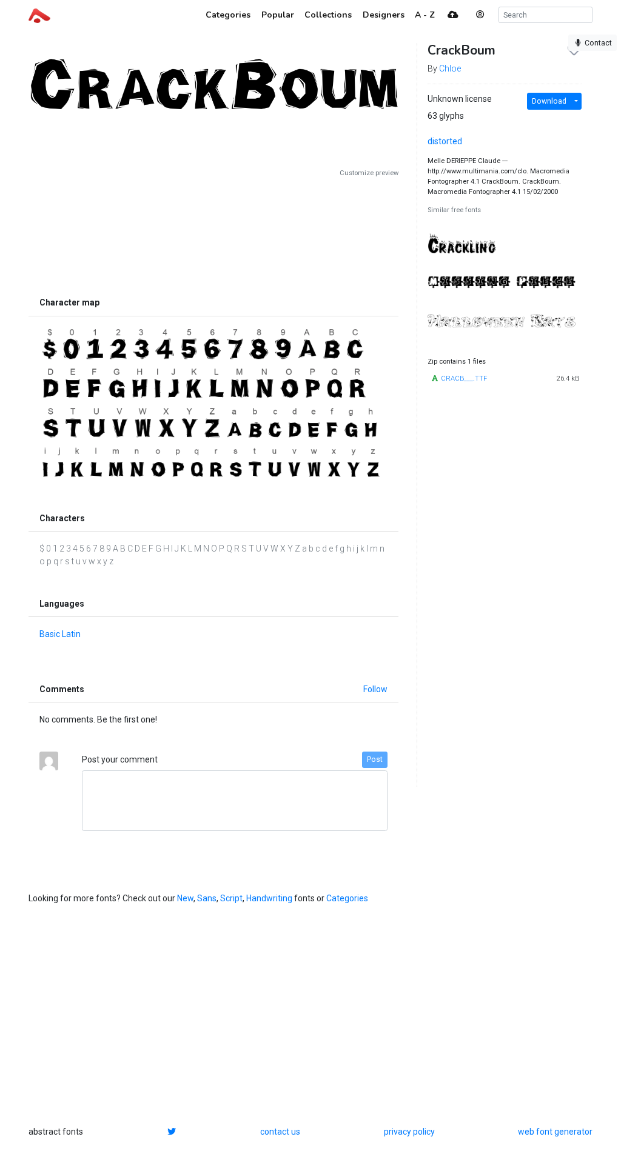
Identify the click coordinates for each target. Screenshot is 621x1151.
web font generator (555, 1131)
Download (549, 101)
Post (375, 759)
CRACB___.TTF (464, 378)
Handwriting (269, 898)
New (185, 898)
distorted (445, 141)
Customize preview (369, 173)
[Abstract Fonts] (39, 14)
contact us (280, 1131)
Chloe (450, 68)
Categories (347, 898)
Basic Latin (60, 634)
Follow (375, 689)
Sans (207, 898)
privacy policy (409, 1131)
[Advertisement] (213, 234)
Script (231, 898)
